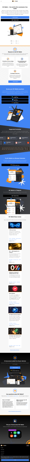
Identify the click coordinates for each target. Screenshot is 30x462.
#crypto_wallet (11, 239)
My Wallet (2, 447)
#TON (10, 238)
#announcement (18, 238)
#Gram (15, 239)
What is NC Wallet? (6, 399)
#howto (14, 345)
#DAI (20, 259)
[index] (15, 1)
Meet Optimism (12, 293)
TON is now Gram (12, 229)
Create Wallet (2, 449)
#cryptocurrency (15, 259)
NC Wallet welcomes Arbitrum (15, 314)
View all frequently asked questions (14, 411)
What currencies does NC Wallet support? (21, 400)
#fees (19, 345)
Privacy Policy (2, 451)
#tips (17, 345)
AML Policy (2, 454)
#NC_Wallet (13, 238)
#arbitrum (14, 323)
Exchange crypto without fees (15, 335)
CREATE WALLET (15, 17)
